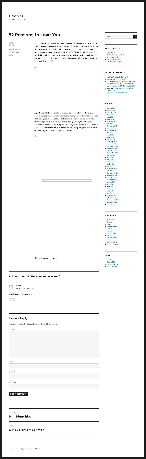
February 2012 (112, 168)
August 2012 (111, 155)
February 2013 (112, 142)
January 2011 (111, 198)
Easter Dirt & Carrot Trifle (116, 55)
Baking (109, 222)
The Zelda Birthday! (114, 62)
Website (12, 382)
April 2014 (110, 119)
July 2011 (110, 184)
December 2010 (112, 200)
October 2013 (111, 128)
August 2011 (111, 182)
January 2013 (111, 144)
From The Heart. (113, 226)
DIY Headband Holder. (128, 86)
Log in (109, 260)
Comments (112, 264)
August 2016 (111, 108)
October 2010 (111, 204)
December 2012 (112, 146)
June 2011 (110, 186)
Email (12, 372)
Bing (108, 79)
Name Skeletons (121, 93)
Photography (111, 233)
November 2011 (112, 175)
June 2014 (110, 117)
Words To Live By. (113, 244)
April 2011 (110, 191)
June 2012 (110, 160)
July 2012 (110, 157)
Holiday (109, 229)
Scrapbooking (112, 238)
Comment (13, 329)
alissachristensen (15, 49)
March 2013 (111, 139)
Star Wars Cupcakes (119, 79)
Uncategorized (112, 242)
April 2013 (110, 137)
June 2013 (110, 135)
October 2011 (111, 177)
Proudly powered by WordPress (28, 449)
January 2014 (111, 124)
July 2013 (110, 133)
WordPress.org (112, 266)
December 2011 (112, 173)
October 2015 (111, 112)
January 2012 (111, 171)
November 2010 (112, 202)
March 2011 (111, 193)
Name (12, 361)
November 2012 (112, 148)
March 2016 (111, 110)
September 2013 (112, 130)
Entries (111, 262)
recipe (109, 235)
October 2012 (111, 151)
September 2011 (112, 180)
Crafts (11, 55)
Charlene (110, 93)
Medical (109, 231)
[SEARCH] (135, 37)
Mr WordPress (112, 77)
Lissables (16, 16)
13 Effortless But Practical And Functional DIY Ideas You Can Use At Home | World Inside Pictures (121, 84)
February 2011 (112, 195)
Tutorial (109, 240)
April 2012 (110, 164)
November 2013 (112, 126)
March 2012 (111, 166)
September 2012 (112, 153)
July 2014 (110, 115)
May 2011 (110, 189)
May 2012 (110, 162)
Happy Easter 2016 (113, 59)
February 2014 (112, 121)
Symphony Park (112, 57)
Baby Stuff (110, 220)
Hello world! (111, 53)
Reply (12, 300)
